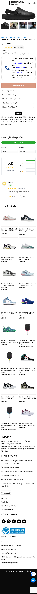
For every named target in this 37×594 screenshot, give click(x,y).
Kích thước (5, 50)
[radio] (4, 53)
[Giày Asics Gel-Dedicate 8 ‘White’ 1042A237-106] (9, 218)
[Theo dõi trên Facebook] (4, 521)
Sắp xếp (21, 147)
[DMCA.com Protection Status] (6, 490)
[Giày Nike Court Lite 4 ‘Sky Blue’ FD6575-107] (27, 246)
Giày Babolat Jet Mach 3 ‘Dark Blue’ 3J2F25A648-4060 (26, 314)
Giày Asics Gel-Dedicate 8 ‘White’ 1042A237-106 (9, 230)
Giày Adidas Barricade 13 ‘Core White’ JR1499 (8, 258)
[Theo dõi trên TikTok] (14, 521)
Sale (24, 37)
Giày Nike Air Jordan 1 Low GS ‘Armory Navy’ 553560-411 (27, 231)
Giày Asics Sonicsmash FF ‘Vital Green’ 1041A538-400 (9, 341)
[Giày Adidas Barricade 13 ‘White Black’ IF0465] (9, 386)
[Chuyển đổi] (33, 91)
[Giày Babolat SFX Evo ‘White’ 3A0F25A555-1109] (27, 412)
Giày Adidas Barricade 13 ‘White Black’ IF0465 (8, 398)
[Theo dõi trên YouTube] (24, 521)
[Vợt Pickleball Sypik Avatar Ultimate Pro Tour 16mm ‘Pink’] (27, 329)
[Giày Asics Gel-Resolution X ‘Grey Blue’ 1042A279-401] (27, 272)
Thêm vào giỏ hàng (18, 85)
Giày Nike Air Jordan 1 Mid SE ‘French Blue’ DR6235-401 (9, 314)
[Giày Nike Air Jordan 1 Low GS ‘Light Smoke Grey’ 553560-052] (9, 272)
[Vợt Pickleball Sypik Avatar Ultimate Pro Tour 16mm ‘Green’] (9, 357)
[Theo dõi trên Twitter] (19, 521)
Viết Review (18, 142)
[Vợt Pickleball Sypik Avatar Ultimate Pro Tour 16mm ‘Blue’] (9, 412)
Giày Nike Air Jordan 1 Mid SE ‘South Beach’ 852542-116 (27, 370)
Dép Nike (4, 37)
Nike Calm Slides (15, 37)
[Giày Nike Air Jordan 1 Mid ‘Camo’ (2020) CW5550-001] (27, 386)
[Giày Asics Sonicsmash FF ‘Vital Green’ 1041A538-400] (9, 329)
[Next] (32, 14)
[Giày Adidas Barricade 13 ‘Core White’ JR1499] (9, 246)
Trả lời (24, 196)
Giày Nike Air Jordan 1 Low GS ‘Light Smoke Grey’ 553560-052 (9, 285)
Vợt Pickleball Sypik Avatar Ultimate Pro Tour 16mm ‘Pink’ (27, 342)
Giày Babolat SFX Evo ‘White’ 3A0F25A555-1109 (27, 424)
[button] (2, 3)
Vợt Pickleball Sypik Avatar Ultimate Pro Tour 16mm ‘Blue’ (9, 425)
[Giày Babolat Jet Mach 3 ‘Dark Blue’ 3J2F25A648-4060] (27, 301)
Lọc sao (3, 147)
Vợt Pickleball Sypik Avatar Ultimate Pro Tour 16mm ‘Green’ (9, 370)
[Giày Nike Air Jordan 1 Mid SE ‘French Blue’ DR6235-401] (9, 301)
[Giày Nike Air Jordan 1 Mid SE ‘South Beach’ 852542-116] (27, 357)
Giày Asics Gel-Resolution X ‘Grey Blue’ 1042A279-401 (27, 285)
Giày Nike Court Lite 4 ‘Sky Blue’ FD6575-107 (27, 258)
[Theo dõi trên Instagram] (9, 521)
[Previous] (4, 14)
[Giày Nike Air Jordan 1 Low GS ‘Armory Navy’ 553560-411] (27, 218)
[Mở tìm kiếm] (29, 3)
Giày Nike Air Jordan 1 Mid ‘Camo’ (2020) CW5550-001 (27, 398)
